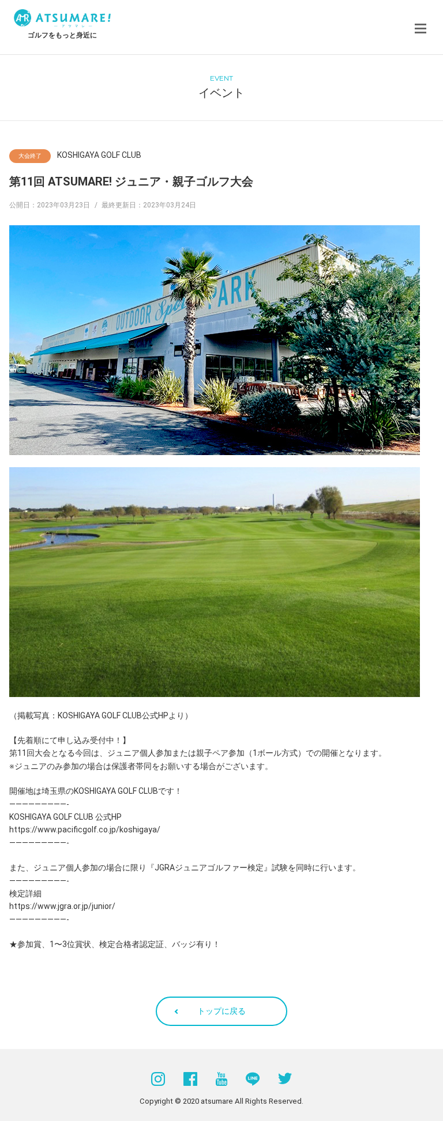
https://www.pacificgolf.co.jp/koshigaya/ (84, 829)
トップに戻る (221, 1011)
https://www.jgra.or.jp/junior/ (62, 906)
